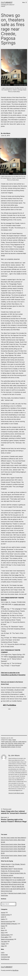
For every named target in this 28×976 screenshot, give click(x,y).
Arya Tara (3, 893)
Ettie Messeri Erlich (6, 877)
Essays (3, 926)
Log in (2, 952)
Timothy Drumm (5, 864)
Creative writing (5, 914)
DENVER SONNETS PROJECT (9, 923)
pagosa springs (19, 745)
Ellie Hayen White (5, 882)
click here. (4, 119)
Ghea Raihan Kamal (6, 868)
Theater (14, 739)
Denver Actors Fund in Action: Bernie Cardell (13, 846)
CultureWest (6, 2)
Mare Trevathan (5, 886)
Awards (3, 912)
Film (2, 928)
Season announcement (7, 939)
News (10, 739)
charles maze (8, 741)
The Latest (4, 941)
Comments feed (5, 957)
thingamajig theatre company (8, 746)
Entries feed (4, 954)
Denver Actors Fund (6, 921)
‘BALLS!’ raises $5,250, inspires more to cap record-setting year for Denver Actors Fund (13, 889)
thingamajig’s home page (16, 657)
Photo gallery (4, 937)
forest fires (10, 743)
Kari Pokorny (4, 873)
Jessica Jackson (18, 743)
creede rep (14, 741)
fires (6, 743)
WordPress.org (5, 959)
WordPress (15, 970)
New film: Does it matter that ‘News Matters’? (13, 837)
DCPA (2, 917)
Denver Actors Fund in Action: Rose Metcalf (13, 849)
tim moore (18, 746)
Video (2, 946)
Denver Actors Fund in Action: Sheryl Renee (13, 844)
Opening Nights (5, 935)
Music (2, 930)
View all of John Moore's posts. (16, 793)
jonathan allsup (11, 745)
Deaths (3, 919)
